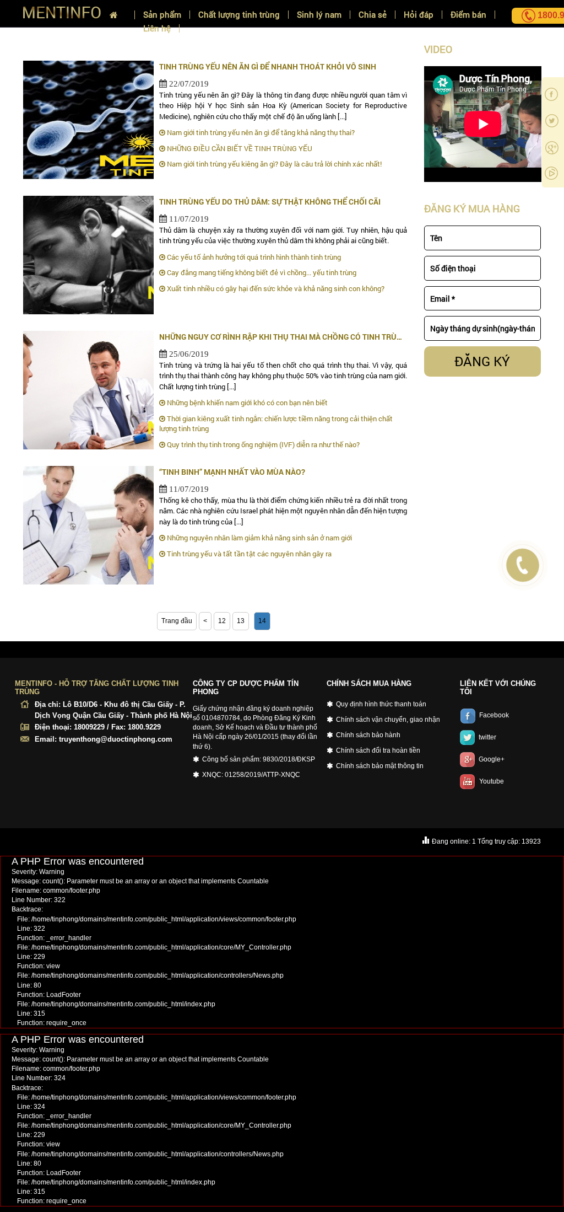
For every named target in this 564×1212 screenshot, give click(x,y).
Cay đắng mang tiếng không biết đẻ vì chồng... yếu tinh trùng (260, 272)
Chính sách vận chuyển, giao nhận (388, 719)
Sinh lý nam (319, 14)
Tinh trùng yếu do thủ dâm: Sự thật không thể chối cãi (270, 201)
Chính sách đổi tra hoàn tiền (378, 750)
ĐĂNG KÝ (482, 361)
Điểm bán (468, 14)
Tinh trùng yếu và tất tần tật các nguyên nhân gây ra (248, 554)
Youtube (491, 781)
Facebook (494, 715)
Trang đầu (176, 621)
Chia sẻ (373, 14)
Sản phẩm (162, 14)
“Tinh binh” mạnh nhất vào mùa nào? (232, 471)
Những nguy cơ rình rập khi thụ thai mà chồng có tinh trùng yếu (283, 336)
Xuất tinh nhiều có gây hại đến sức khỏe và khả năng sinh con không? (274, 288)
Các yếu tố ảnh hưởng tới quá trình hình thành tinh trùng (253, 257)
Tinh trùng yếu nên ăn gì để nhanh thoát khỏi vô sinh (267, 66)
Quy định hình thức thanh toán (381, 704)
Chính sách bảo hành (368, 735)
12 (222, 621)
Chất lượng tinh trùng (239, 14)
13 (241, 621)
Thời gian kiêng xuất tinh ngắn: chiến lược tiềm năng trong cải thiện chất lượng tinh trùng (276, 424)
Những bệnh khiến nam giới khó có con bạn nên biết (246, 402)
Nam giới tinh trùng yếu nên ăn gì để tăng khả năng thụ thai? (260, 132)
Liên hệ (157, 28)
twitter (487, 737)
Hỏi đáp (418, 14)
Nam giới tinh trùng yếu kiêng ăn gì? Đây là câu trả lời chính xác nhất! (273, 164)
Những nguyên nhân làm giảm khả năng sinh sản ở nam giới (258, 538)
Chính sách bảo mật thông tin (380, 766)
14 (262, 621)
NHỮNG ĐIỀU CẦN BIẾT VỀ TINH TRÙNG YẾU (238, 148)
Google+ (492, 759)
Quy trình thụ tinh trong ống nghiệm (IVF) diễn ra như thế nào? (262, 444)
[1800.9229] (522, 16)
